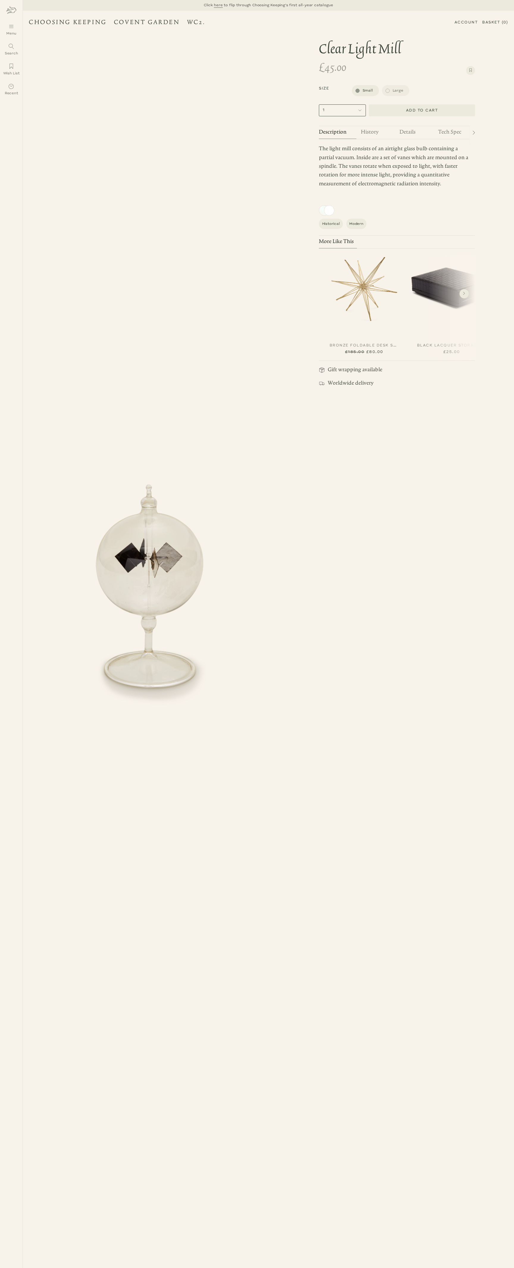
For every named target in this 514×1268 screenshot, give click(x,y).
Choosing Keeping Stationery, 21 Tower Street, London (113, 23)
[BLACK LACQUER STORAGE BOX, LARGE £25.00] (451, 287)
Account (466, 22)
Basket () (495, 22)
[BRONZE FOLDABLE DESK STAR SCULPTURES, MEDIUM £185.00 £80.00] (364, 287)
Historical (331, 224)
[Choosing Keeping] (11, 10)
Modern (356, 224)
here (218, 5)
